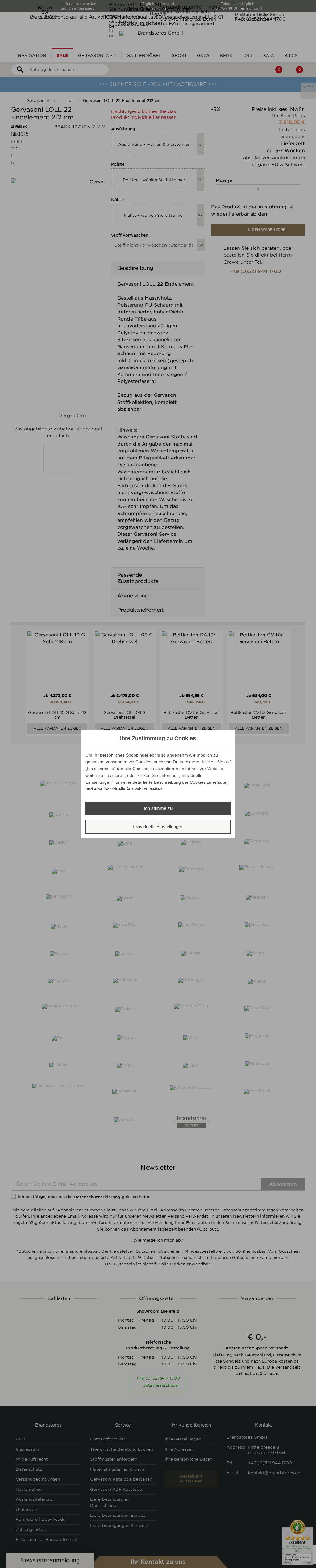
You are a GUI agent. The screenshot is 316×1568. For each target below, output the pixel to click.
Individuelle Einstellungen (158, 826)
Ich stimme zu (158, 808)
